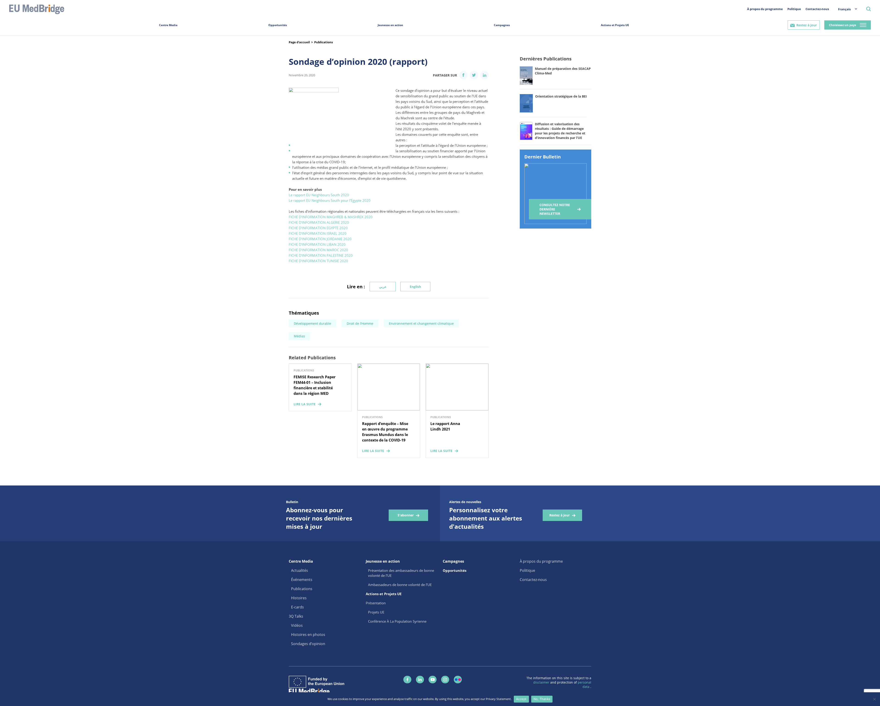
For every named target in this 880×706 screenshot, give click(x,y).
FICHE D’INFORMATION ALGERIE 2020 (319, 222)
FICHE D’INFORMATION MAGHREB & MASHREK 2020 (331, 217)
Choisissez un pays (842, 25)
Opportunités (277, 25)
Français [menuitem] (844, 9)
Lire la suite (305, 404)
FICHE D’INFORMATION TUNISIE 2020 (318, 261)
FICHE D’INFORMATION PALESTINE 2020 (321, 255)
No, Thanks (542, 699)
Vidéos (297, 625)
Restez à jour (806, 25)
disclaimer (541, 682)
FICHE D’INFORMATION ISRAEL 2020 (317, 233)
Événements (301, 579)
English (415, 286)
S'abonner (406, 515)
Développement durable (312, 323)
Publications (323, 42)
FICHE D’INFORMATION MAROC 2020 (318, 250)
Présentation (376, 603)
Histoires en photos (308, 634)
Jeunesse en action (390, 25)
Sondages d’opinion (308, 643)
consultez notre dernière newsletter (554, 209)
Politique (794, 9)
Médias (299, 336)
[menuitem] (845, 9)
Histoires (299, 597)
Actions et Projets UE (615, 25)
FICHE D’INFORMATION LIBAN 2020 (317, 244)
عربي (382, 286)
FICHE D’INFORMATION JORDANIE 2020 (320, 239)
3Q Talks (296, 616)
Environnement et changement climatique (421, 323)
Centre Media (168, 25)
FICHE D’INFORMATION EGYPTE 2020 (318, 228)
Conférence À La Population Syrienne (397, 621)
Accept (521, 699)
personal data (584, 684)
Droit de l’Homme (360, 323)
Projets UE (376, 612)
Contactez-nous (817, 9)
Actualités (299, 570)
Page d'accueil (299, 42)
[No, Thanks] (874, 699)
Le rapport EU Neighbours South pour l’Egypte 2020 (330, 200)
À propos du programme (765, 9)
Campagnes (502, 25)
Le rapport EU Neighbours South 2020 (319, 195)
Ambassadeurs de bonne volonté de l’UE (400, 584)
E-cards (297, 607)
